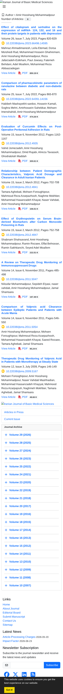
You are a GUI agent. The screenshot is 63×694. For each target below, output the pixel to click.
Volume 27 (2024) (20, 450)
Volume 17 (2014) (20, 530)
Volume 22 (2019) (20, 490)
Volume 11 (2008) (20, 577)
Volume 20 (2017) (20, 506)
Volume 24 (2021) (20, 474)
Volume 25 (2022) (20, 466)
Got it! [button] (9, 690)
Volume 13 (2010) (20, 561)
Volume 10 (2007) (20, 585)
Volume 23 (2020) (20, 482)
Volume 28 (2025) (20, 442)
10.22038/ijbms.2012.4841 (22, 187)
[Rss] (33, 675)
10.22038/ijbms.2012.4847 (22, 234)
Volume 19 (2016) (20, 514)
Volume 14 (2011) (20, 553)
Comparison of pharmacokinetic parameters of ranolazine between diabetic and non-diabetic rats (31, 86)
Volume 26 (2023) (20, 458)
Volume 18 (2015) (20, 522)
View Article (8, 73)
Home (6, 604)
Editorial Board (11, 612)
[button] (39, 683)
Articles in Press (14, 412)
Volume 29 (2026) (20, 434)
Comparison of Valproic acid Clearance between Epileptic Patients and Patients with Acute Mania (31, 310)
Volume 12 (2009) (20, 569)
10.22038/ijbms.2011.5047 (22, 279)
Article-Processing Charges (19, 636)
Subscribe (52, 665)
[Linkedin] (24, 675)
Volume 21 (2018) (20, 498)
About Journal (11, 608)
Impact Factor (11, 640)
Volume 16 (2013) (20, 538)
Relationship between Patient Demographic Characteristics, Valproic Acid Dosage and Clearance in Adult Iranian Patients (31, 174)
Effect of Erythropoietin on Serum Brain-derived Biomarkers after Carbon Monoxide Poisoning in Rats (31, 221)
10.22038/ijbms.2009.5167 (22, 371)
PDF (30, 73)
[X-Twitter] (15, 675)
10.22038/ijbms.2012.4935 (22, 143)
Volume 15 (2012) (20, 546)
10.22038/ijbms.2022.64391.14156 (27, 99)
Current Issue (12, 419)
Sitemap (8, 624)
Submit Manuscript (14, 616)
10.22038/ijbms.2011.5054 (22, 326)
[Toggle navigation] (30, 6)
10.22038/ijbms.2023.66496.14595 (27, 43)
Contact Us (9, 620)
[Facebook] (7, 675)
